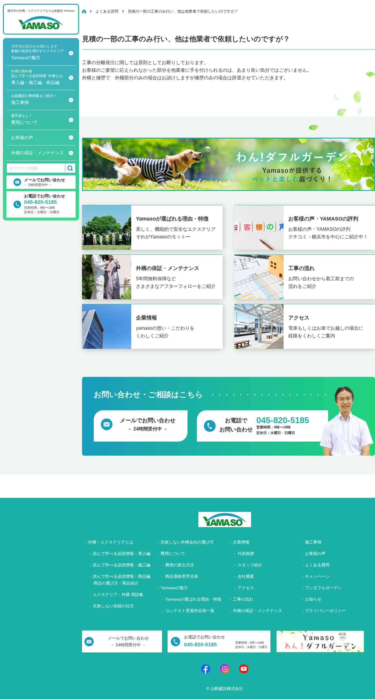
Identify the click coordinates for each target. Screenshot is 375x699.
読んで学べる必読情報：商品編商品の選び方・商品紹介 (121, 579)
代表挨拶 (246, 553)
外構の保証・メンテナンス (37, 152)
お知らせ (313, 599)
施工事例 (34, 99)
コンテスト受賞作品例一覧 (189, 610)
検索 (69, 168)
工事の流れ (243, 599)
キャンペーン (317, 576)
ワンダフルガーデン (323, 587)
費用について (24, 119)
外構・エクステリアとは (110, 542)
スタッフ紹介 (250, 565)
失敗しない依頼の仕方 (113, 606)
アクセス (246, 587)
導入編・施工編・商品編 (37, 77)
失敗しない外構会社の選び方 (187, 542)
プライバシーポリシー (325, 610)
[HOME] (84, 11)
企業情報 (241, 542)
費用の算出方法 (179, 565)
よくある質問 (317, 565)
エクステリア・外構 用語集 (118, 594)
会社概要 (246, 576)
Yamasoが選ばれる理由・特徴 (193, 599)
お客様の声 (22, 137)
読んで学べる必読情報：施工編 (121, 565)
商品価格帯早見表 (181, 576)
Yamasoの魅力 (37, 52)
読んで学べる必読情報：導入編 (121, 553)
